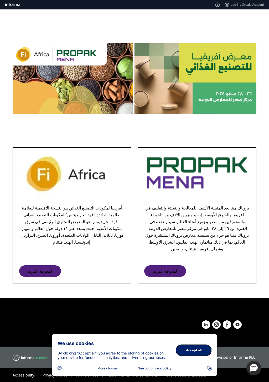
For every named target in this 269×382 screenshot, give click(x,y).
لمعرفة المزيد (40, 271)
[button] (253, 368)
